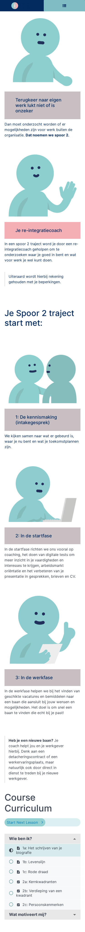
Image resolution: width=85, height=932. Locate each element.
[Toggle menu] (38, 6)
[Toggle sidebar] (64, 5)
